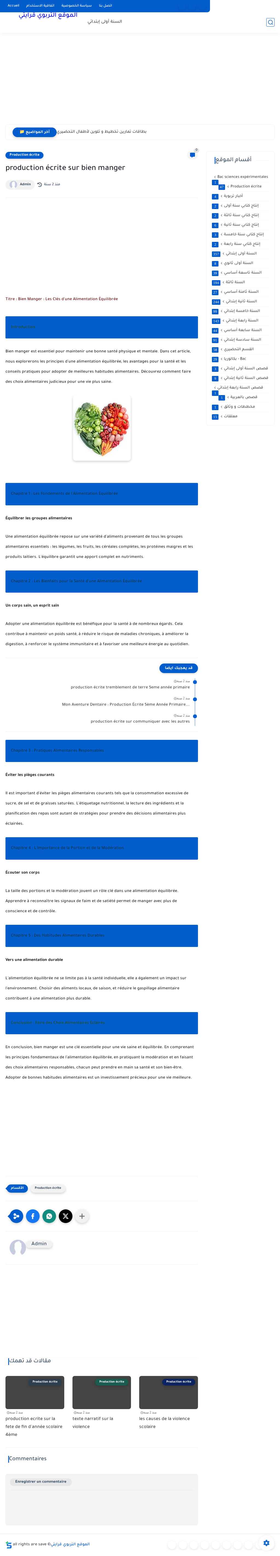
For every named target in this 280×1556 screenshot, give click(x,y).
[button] (33, 1216)
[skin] (202, 6)
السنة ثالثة (229, 282)
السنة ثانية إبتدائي (235, 302)
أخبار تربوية (228, 196)
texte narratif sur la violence (92, 1423)
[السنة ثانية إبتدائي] (194, 1545)
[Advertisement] (140, 82)
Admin (25, 185)
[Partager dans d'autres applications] (82, 1216)
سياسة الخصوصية (77, 6)
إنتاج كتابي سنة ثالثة (236, 215)
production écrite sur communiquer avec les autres (140, 722)
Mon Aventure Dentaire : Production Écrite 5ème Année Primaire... (126, 705)
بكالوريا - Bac (229, 359)
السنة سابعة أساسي (237, 330)
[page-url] (182, 6)
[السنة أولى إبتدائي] (183, 1545)
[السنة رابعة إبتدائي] (216, 1545)
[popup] (192, 6)
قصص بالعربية (239, 397)
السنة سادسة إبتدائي (237, 340)
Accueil (13, 6)
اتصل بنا (105, 6)
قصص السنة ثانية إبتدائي (241, 378)
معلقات (225, 417)
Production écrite (24, 155)
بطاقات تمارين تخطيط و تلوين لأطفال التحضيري (102, 132)
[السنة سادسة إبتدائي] (238, 1545)
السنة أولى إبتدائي (105, 22)
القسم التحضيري (233, 349)
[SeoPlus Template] (8, 1545)
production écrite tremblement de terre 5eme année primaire (130, 688)
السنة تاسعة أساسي (237, 273)
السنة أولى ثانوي (233, 263)
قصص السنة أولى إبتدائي (241, 369)
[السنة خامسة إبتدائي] (227, 1545)
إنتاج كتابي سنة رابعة (237, 244)
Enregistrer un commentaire (40, 1482)
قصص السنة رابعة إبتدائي (238, 388)
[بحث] (270, 22)
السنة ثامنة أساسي (236, 292)
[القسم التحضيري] (172, 1545)
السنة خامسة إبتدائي (236, 311)
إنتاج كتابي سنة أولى (236, 206)
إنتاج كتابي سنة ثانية (236, 225)
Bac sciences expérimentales (241, 177)
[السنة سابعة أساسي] (248, 1545)
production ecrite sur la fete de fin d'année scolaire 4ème (33, 1427)
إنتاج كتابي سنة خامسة (239, 235)
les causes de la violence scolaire (164, 1423)
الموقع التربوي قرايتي (48, 16)
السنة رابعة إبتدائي (235, 321)
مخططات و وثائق (234, 407)
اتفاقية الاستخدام (40, 6)
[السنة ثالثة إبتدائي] (205, 1545)
